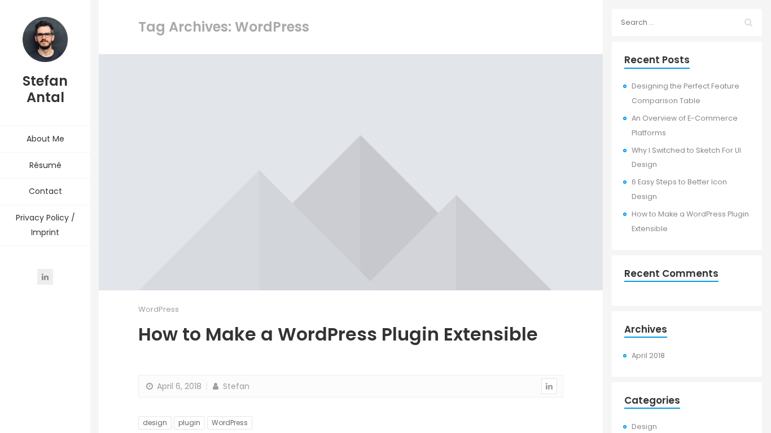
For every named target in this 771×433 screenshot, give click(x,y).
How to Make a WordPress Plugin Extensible (338, 334)
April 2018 (648, 355)
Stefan (235, 386)
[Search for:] (687, 22)
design (155, 422)
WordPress (158, 309)
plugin (189, 422)
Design (644, 426)
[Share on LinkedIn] (549, 386)
